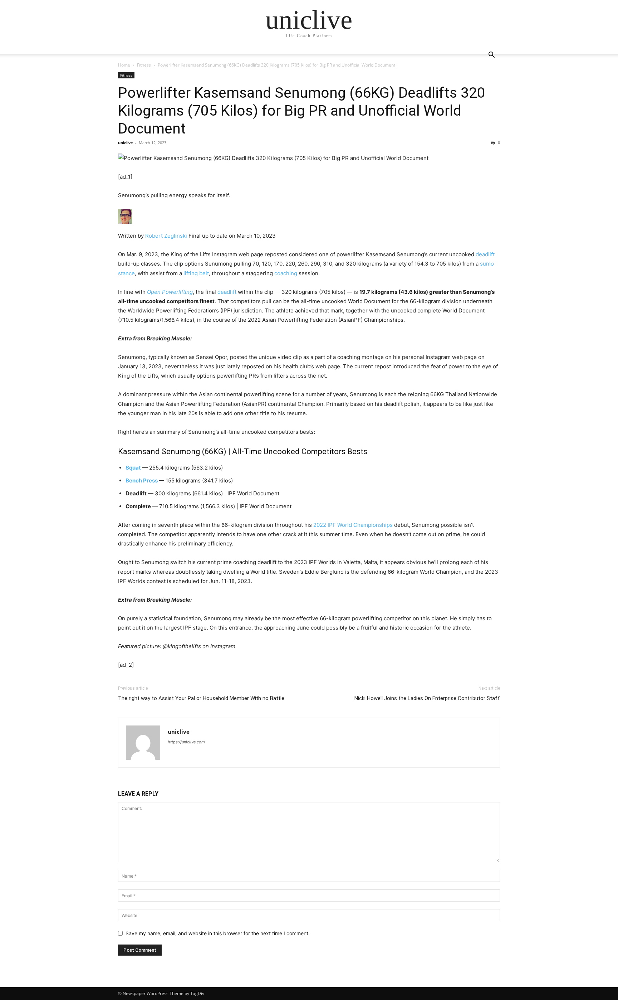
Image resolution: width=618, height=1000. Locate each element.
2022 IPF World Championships (353, 524)
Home (124, 65)
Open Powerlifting (170, 291)
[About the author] (309, 216)
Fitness (144, 65)
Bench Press (142, 480)
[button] (491, 55)
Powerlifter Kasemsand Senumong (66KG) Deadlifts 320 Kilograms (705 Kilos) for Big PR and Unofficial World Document (301, 110)
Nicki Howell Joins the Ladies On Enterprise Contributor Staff (427, 698)
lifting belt (196, 273)
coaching (285, 273)
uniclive (125, 142)
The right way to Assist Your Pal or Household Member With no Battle (201, 698)
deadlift (485, 254)
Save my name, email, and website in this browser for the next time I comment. (218, 933)
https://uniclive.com (186, 741)
